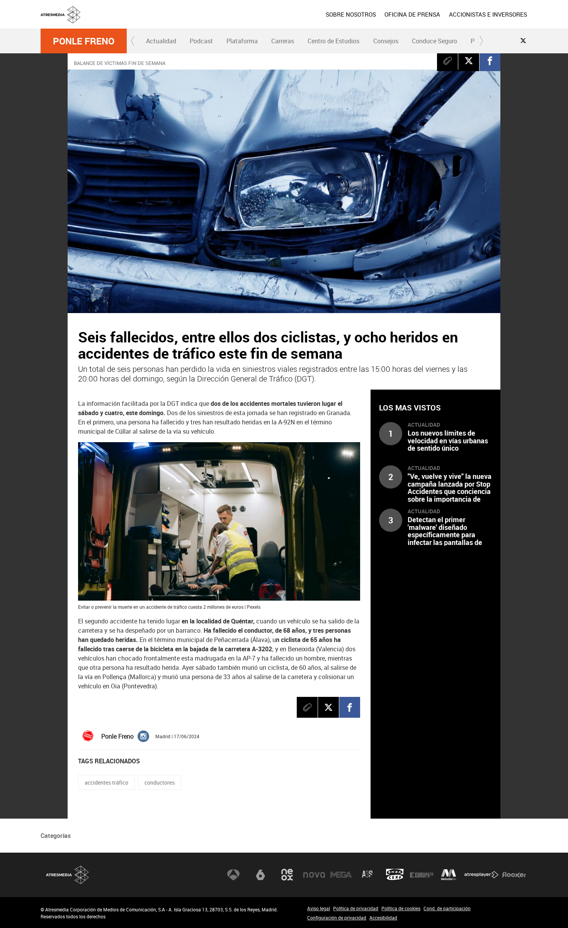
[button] (133, 41)
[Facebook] (490, 60)
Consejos (385, 41)
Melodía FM (448, 874)
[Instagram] (143, 735)
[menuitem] (350, 14)
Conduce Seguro (434, 41)
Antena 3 (233, 874)
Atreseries (367, 874)
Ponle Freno (83, 41)
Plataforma (242, 41)
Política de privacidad (355, 908)
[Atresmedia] (287, 20)
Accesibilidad (383, 917)
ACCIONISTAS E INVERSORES (488, 14)
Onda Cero (394, 874)
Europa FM (421, 874)
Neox (287, 874)
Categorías (56, 835)
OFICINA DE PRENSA (412, 14)
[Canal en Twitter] (523, 40)
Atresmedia (68, 874)
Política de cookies (400, 908)
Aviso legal (318, 908)
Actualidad (161, 41)
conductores (160, 782)
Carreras (282, 41)
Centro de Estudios (333, 41)
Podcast (201, 41)
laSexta (260, 874)
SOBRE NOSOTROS (351, 14)
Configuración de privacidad (336, 917)
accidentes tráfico (106, 782)
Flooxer (513, 874)
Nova (314, 874)
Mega (341, 874)
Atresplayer (481, 874)
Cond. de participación (447, 908)
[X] (468, 60)
